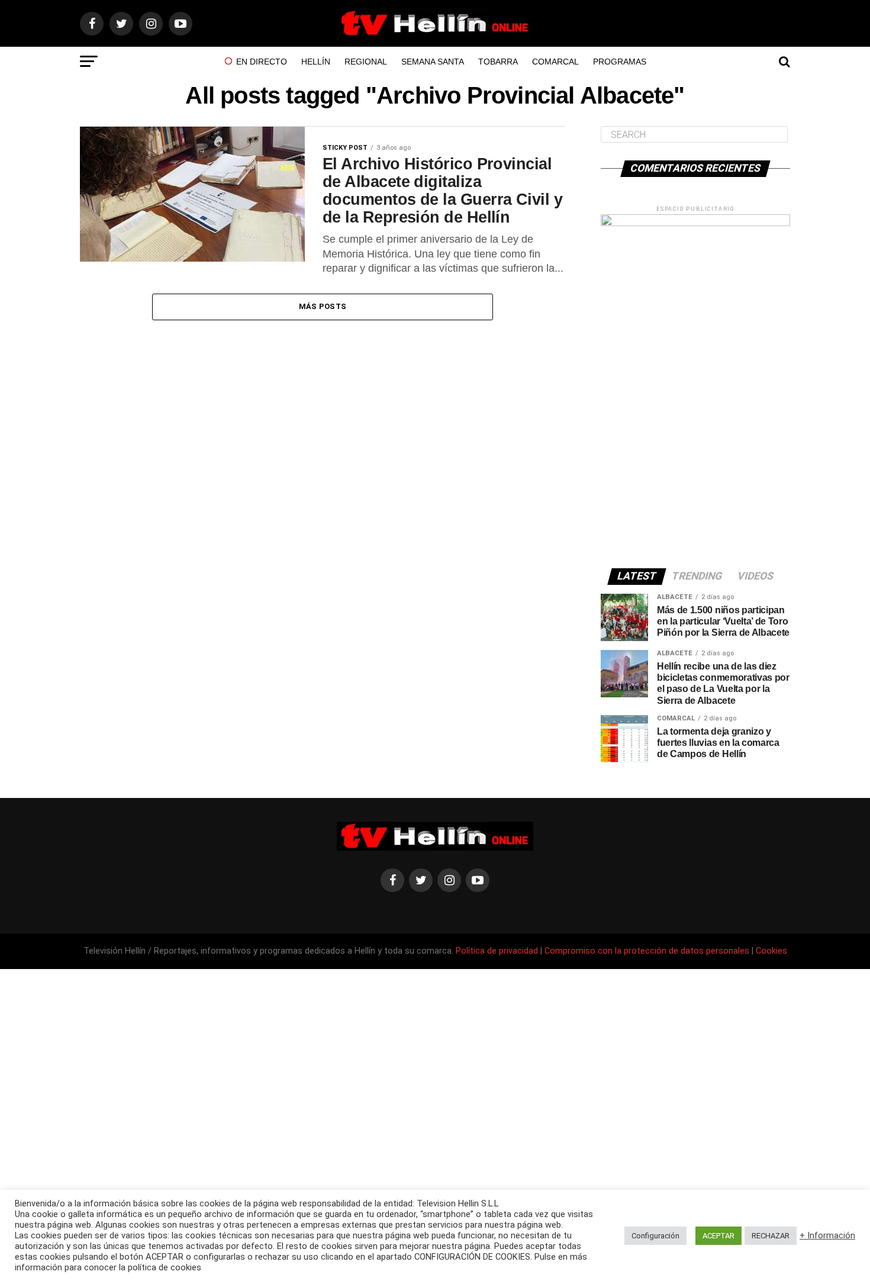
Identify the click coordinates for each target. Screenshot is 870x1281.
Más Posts (322, 306)
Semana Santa (432, 61)
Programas (619, 61)
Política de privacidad (498, 951)
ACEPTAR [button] (718, 1235)
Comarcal (555, 61)
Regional (365, 61)
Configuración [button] (655, 1235)
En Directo (261, 61)
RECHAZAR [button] (771, 1235)
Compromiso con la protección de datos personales (646, 951)
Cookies (771, 951)
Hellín (315, 61)
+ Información (827, 1235)
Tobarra (498, 61)
